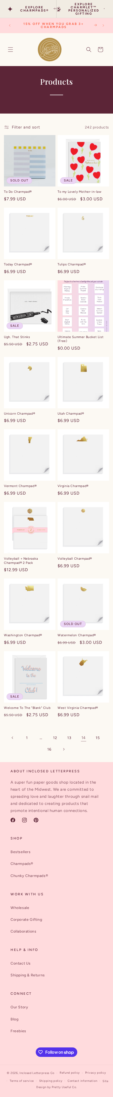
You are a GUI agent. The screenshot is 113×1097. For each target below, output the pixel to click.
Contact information (82, 1081)
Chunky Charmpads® (29, 876)
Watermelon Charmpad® (77, 635)
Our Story (19, 1007)
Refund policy (70, 1072)
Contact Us (21, 963)
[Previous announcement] (10, 25)
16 (49, 749)
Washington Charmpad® (23, 635)
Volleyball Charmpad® (75, 558)
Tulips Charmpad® (72, 264)
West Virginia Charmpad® (78, 708)
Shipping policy (51, 1081)
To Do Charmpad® (18, 192)
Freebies (18, 1031)
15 (98, 738)
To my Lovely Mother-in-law (79, 192)
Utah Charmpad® (71, 413)
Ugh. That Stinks (17, 337)
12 (55, 738)
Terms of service (22, 1081)
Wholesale (20, 908)
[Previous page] (12, 737)
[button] (10, 49)
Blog (14, 1019)
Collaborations (23, 931)
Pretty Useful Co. (64, 1087)
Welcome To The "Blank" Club (27, 708)
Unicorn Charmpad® (19, 413)
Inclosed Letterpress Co (36, 1073)
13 (69, 738)
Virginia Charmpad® (73, 486)
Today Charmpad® (18, 264)
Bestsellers (21, 852)
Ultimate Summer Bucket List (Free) (81, 339)
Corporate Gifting (26, 919)
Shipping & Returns (28, 975)
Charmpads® (22, 863)
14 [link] (83, 737)
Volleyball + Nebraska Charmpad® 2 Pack (21, 561)
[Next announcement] (103, 25)
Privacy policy (95, 1072)
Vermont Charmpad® (20, 486)
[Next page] (63, 749)
